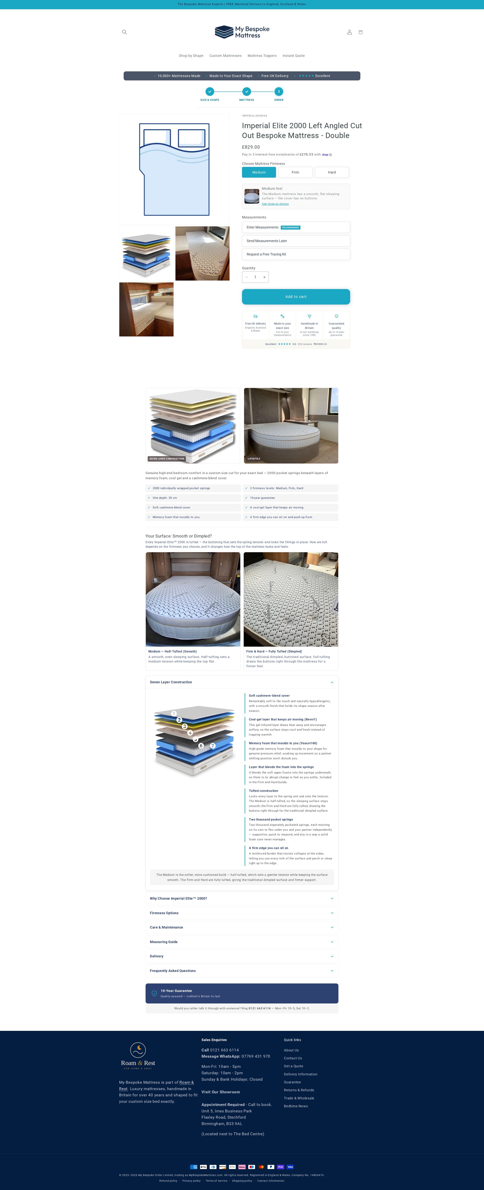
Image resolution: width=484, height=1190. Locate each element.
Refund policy (168, 1180)
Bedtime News (296, 1106)
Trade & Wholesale (299, 1098)
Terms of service (216, 1180)
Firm (295, 172)
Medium (259, 172)
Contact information (270, 1180)
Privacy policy (191, 1180)
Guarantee (292, 1082)
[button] (124, 32)
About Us (291, 1050)
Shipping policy (242, 1180)
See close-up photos (275, 204)
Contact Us (293, 1058)
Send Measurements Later (267, 241)
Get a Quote (293, 1066)
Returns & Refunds (299, 1090)
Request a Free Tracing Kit (266, 254)
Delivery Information (300, 1074)
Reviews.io (320, 343)
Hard (332, 172)
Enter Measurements (273, 227)
